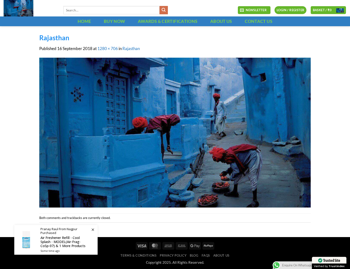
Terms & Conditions (138, 255)
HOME (84, 21)
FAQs (206, 255)
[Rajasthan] (175, 132)
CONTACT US (258, 21)
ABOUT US (221, 21)
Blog (194, 255)
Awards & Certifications (167, 21)
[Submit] (164, 10)
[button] (254, 10)
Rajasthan (131, 48)
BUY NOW (114, 21)
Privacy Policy (173, 255)
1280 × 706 (107, 48)
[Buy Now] (56, 240)
